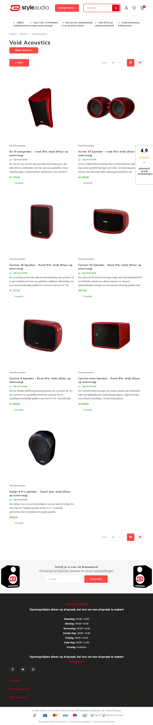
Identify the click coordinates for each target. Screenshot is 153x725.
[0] (142, 8)
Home (12, 34)
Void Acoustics (39, 34)
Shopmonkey (109, 721)
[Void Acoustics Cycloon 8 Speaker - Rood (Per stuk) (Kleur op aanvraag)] (42, 334)
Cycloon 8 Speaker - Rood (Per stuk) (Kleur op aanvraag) (40, 380)
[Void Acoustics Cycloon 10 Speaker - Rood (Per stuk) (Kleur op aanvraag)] (42, 221)
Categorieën (65, 8)
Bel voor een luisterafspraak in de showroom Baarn (77, 24)
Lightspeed (85, 721)
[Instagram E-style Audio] (33, 669)
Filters (20, 62)
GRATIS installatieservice (21, 24)
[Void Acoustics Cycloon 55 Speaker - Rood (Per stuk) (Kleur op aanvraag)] (110, 221)
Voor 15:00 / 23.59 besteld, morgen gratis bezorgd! (44, 24)
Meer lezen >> (23, 50)
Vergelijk (18, 183)
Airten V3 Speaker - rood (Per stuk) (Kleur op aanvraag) (108, 153)
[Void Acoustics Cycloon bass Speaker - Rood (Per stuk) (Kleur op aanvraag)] (110, 334)
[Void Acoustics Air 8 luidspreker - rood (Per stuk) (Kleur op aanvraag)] (42, 108)
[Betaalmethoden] (35, 715)
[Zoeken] (116, 8)
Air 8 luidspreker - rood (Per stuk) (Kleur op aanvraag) (38, 153)
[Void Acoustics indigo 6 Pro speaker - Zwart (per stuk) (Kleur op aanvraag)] (42, 448)
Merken (24, 34)
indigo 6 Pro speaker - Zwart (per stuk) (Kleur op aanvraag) (40, 493)
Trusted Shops (113, 710)
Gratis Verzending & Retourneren (128, 24)
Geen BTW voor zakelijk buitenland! (104, 24)
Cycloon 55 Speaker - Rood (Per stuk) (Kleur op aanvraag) (109, 266)
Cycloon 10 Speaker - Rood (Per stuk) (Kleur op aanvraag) (40, 266)
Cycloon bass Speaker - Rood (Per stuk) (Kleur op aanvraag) (109, 380)
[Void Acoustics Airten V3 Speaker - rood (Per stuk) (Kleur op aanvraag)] (110, 108)
